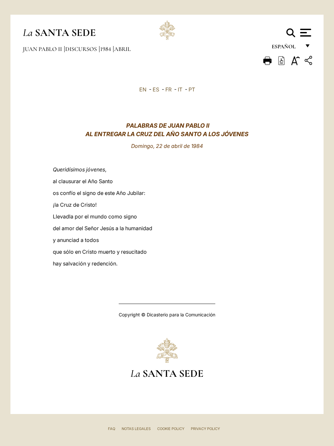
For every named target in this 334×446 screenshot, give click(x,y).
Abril (122, 49)
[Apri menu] (304, 32)
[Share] (309, 61)
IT (180, 89)
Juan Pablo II (43, 49)
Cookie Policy (170, 428)
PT (192, 89)
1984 (106, 49)
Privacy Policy (205, 428)
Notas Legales (136, 428)
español (286, 48)
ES (156, 89)
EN (142, 89)
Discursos (81, 49)
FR (168, 89)
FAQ (111, 428)
